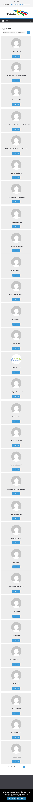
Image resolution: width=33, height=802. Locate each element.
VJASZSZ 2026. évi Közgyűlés (17, 4)
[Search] (28, 32)
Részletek (16, 56)
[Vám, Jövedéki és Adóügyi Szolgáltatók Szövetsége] (3, 20)
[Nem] (31, 795)
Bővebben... (21, 798)
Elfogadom (11, 798)
